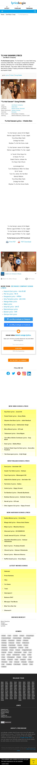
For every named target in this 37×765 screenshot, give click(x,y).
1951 (24, 685)
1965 (15, 688)
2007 (24, 695)
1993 (33, 692)
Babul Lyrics (8, 304)
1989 (15, 692)
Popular (18, 8)
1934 (19, 682)
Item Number (18, 652)
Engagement (13, 647)
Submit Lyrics (4, 709)
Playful (19, 657)
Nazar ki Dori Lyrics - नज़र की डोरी (15, 291)
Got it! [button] (33, 761)
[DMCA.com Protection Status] (6, 723)
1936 (28, 682)
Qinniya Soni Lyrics (10, 314)
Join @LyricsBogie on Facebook (19, 325)
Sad (11, 662)
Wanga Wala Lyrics (10, 301)
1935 (24, 682)
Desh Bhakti (12, 645)
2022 (19, 698)
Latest (6, 8)
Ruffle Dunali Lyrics (15, 559)
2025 (33, 698)
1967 (24, 688)
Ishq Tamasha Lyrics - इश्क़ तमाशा (14, 299)
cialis (8, 672)
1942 (19, 683)
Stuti (31, 664)
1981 (15, 691)
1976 (28, 689)
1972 (11, 689)
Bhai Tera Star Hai (10, 606)
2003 (6, 695)
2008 (28, 695)
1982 (19, 691)
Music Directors (5, 621)
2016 (28, 697)
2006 (20, 695)
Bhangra (26, 640)
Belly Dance (26, 642)
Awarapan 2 (8, 593)
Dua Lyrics (12, 466)
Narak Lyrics (11, 501)
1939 (6, 683)
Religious (23, 659)
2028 (19, 700)
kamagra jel (30, 672)
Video (12, 75)
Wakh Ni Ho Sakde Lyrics (17, 479)
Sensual (17, 662)
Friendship (4, 650)
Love (3, 654)
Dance (18, 642)
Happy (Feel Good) (27, 650)
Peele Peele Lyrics (14, 416)
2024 (28, 698)
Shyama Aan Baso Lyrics (17, 420)
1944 (28, 683)
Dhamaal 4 (7, 610)
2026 (2, 700)
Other (29, 654)
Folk (27, 647)
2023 (24, 698)
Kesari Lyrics (14, 554)
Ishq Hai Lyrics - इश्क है (11, 307)
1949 (15, 685)
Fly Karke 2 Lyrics (12, 484)
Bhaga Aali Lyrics (16, 522)
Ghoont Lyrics (16, 550)
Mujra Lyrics (14, 527)
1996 (11, 694)
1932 (11, 682)
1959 (24, 686)
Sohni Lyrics (13, 488)
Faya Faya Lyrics (15, 475)
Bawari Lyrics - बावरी (10, 312)
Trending (29, 8)
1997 (15, 694)
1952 (28, 685)
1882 (2, 682)
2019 (6, 698)
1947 (6, 685)
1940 (11, 683)
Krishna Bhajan (17, 638)
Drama (20, 645)
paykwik (24, 672)
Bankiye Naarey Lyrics (17, 497)
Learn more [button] (5, 763)
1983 (24, 691)
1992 (28, 692)
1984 (28, 691)
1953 (33, 685)
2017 (33, 697)
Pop (30, 657)
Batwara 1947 (8, 597)
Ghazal (18, 650)
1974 (19, 689)
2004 (11, 695)
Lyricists (3, 626)
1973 (15, 689)
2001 (33, 694)
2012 (11, 697)
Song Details (18, 75)
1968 (28, 688)
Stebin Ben (14, 106)
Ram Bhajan (27, 638)
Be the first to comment (18, 360)
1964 (11, 688)
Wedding (9, 664)
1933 (15, 682)
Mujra (24, 654)
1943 (24, 683)
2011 (6, 697)
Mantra (19, 640)
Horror (10, 652)
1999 (24, 694)
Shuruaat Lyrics (14, 531)
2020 (11, 698)
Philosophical (11, 657)
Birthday (4, 642)
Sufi (3, 664)
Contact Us (4, 715)
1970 (2, 689)
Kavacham (11, 640)
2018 (2, 698)
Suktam (4, 666)
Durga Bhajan (30, 635)
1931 (6, 682)
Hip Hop (4, 652)
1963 (6, 688)
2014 (19, 697)
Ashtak (15, 635)
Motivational (16, 654)
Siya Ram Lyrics (13, 412)
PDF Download (26, 242)
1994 (2, 694)
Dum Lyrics (12, 444)
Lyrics (7, 75)
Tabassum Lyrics (14, 433)
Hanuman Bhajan (6, 638)
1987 (6, 692)
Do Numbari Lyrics (16, 492)
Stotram (25, 664)
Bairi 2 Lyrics (14, 546)
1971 (6, 689)
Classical (12, 642)
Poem (25, 657)
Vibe (5, 580)
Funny (11, 650)
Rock (30, 659)
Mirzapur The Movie (11, 601)
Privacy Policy (5, 712)
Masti (9, 654)
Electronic (4, 647)
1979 (6, 691)
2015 (24, 697)
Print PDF (12, 242)
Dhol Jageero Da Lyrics (17, 505)
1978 (2, 691)
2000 (28, 694)
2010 (2, 697)
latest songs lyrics (23, 335)
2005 (15, 695)
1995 (6, 694)
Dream (26, 645)
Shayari (31, 662)
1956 (11, 686)
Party (3, 657)
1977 (33, 689)
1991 (24, 692)
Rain (17, 659)
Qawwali (11, 659)
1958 (19, 686)
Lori (30, 652)
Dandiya (4, 645)
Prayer (3, 659)
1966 (19, 688)
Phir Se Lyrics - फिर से (11, 294)
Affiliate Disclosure (6, 717)
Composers (4, 624)
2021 (15, 698)
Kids (25, 652)
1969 (33, 688)
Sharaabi (24, 662)
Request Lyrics (5, 711)
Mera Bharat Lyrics (13, 429)
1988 (11, 692)
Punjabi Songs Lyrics (26, 737)
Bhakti (3, 635)
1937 (33, 682)
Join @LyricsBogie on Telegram (19, 319)
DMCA (2, 714)
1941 (15, 683)
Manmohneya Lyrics (11, 309)
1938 (2, 683)
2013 (15, 697)
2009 (33, 695)
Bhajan (22, 635)
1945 (33, 683)
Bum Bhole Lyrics (16, 425)
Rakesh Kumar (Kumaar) (18, 108)
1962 (2, 688)
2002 (2, 695)
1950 (19, 685)
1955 (6, 686)
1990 (19, 692)
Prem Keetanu (9, 575)
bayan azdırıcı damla (16, 672)
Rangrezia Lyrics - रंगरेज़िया (12, 296)
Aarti (10, 635)
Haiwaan (7, 571)
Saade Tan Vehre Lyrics (15, 471)
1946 (2, 685)
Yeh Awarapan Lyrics (15, 454)
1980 (11, 691)
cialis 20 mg (3, 672)
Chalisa (4, 640)
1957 (15, 686)
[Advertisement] (18, 34)
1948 (11, 685)
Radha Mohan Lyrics (15, 518)
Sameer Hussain (16, 110)
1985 (33, 691)
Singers (3, 623)
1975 (24, 689)
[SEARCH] (35, 11)
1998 (19, 694)
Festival (21, 647)
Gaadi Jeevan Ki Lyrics (14, 535)
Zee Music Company (17, 105)
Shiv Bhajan (17, 664)
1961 (33, 686)
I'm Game (7, 584)
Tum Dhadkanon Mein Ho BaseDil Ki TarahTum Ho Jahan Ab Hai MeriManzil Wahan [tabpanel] (18, 183)
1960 (28, 686)
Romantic (14, 112)
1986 (2, 692)
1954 (2, 686)
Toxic (6, 588)
